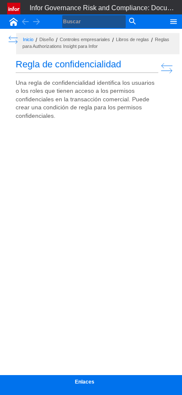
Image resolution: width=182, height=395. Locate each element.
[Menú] (173, 20)
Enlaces (84, 382)
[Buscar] (132, 21)
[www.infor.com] (14, 8)
